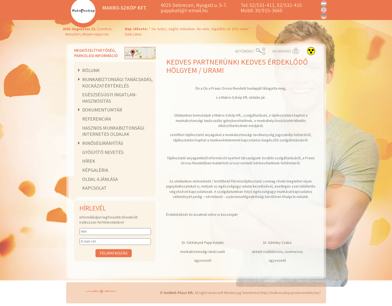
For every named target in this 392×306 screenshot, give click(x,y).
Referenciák (96, 119)
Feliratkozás (113, 253)
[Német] (324, 16)
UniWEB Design (102, 291)
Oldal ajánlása (100, 179)
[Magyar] (324, 3)
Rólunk (91, 70)
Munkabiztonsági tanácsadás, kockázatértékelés (117, 82)
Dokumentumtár (102, 110)
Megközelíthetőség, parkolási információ (96, 53)
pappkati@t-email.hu (184, 10)
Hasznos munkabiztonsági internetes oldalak (113, 131)
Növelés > (264, 49)
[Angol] (324, 10)
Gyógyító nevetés (102, 152)
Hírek (88, 161)
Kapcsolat (94, 188)
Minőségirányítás (102, 143)
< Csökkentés (264, 53)
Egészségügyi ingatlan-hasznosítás (109, 98)
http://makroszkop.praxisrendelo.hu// (291, 292)
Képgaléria (95, 170)
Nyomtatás (282, 51)
